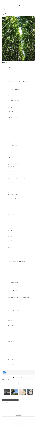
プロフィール (32, 373)
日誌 (5, 379)
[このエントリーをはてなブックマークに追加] (4, 62)
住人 (3, 379)
